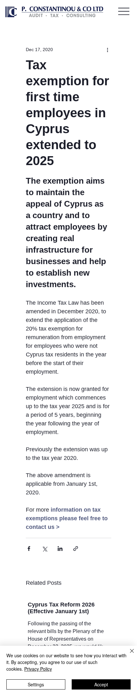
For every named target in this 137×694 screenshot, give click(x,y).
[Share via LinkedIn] (60, 548)
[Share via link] (76, 548)
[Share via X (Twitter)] (44, 548)
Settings (36, 684)
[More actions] (107, 49)
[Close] (128, 654)
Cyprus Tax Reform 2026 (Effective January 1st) (61, 607)
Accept (101, 684)
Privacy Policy (38, 669)
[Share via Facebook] (29, 548)
